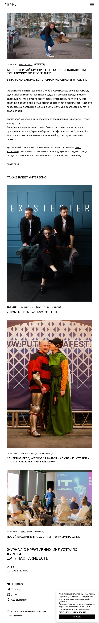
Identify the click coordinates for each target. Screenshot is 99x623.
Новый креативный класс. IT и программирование (43, 536)
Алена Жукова (27, 453)
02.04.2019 (12, 64)
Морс (23, 532)
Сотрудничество (17, 570)
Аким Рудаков (60, 90)
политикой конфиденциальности (73, 612)
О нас (10, 566)
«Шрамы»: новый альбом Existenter (33, 312)
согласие (88, 604)
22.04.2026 (12, 307)
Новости (39, 65)
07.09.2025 (12, 532)
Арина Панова (25, 65)
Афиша (38, 307)
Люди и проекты (52, 307)
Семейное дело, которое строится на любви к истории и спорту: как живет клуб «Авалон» (48, 460)
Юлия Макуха (27, 307)
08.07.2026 (12, 453)
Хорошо (77, 617)
